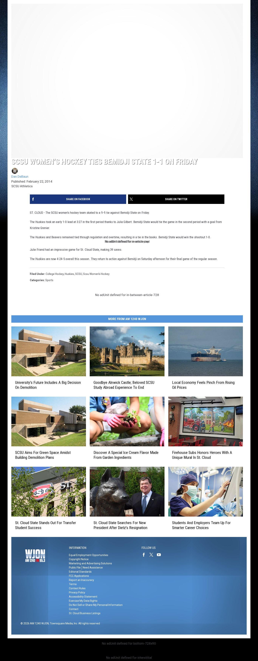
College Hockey (55, 273)
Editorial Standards (80, 571)
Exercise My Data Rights (83, 600)
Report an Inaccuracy (81, 580)
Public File (75, 567)
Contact (73, 609)
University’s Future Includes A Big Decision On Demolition (48, 385)
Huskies (69, 273)
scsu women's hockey (96, 273)
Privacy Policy (77, 592)
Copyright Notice (79, 559)
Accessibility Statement (83, 596)
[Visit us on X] (153, 554)
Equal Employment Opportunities (88, 555)
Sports (49, 280)
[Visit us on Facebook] (145, 554)
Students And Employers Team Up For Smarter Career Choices (201, 525)
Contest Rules (77, 588)
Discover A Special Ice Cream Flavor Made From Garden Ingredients (125, 455)
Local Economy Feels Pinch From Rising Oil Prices (203, 385)
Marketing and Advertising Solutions (90, 563)
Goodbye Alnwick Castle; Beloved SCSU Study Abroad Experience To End (123, 385)
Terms (73, 584)
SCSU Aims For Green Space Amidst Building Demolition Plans (43, 455)
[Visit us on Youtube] (160, 554)
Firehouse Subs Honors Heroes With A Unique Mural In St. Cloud (202, 455)
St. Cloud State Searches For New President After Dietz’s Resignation (120, 525)
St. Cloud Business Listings (84, 613)
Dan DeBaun (19, 176)
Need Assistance (93, 567)
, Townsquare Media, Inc (63, 623)
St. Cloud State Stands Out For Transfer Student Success (45, 525)
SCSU (78, 273)
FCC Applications (79, 575)
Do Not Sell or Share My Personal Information (96, 604)
